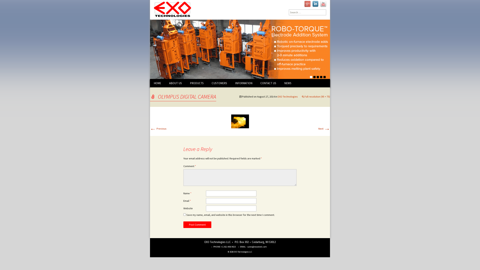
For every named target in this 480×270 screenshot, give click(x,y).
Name (187, 193)
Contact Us (268, 83)
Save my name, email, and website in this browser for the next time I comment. (230, 215)
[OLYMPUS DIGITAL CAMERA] (240, 121)
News (287, 83)
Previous (158, 128)
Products (197, 83)
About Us (175, 83)
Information (243, 83)
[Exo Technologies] (171, 10)
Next (324, 128)
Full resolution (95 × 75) (317, 96)
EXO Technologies (288, 96)
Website (188, 208)
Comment (189, 166)
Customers (219, 83)
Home (157, 83)
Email (187, 200)
